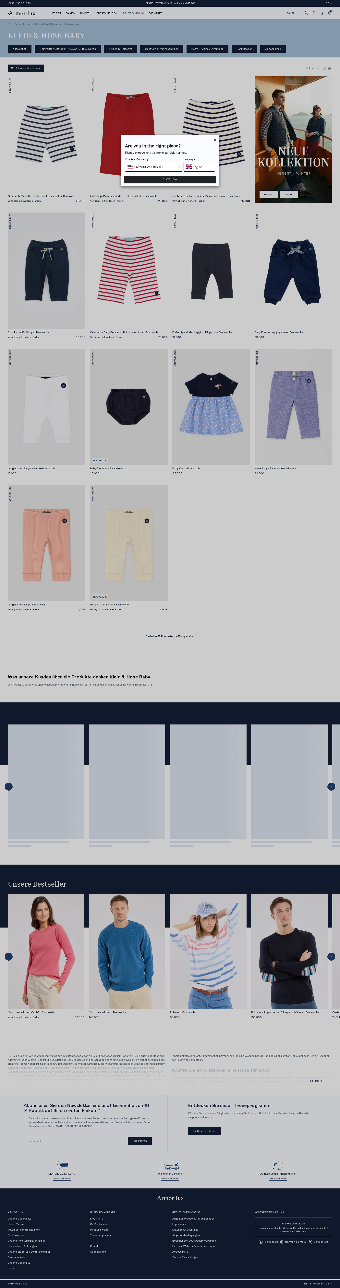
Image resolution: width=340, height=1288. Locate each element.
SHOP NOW (170, 179)
